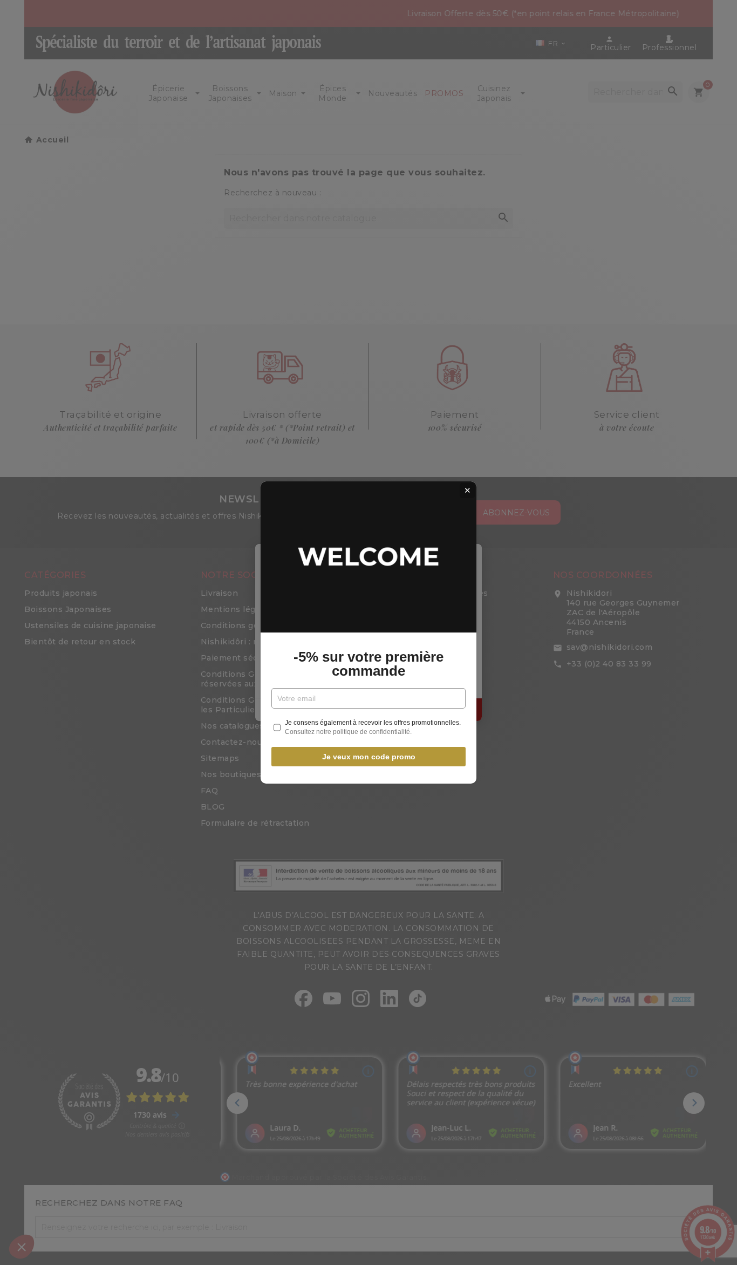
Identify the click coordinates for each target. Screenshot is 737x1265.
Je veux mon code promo (368, 756)
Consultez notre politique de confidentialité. (348, 732)
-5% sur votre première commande (368, 664)
